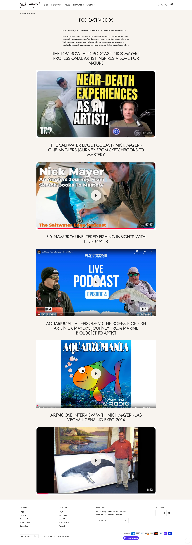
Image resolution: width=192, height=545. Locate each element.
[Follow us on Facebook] (158, 513)
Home (22, 13)
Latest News (63, 519)
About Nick (63, 515)
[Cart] (171, 5)
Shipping (23, 512)
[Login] (162, 5)
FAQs (61, 512)
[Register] (126, 520)
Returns (23, 515)
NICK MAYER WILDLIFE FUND (84, 5)
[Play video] (96, 104)
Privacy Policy (25, 522)
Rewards (62, 526)
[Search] (158, 5)
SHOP (46, 5)
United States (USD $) (28, 536)
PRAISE (67, 5)
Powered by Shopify (62, 536)
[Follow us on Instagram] (163, 513)
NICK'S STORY (56, 5)
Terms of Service (26, 519)
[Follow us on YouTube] (169, 513)
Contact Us (24, 526)
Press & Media (64, 522)
